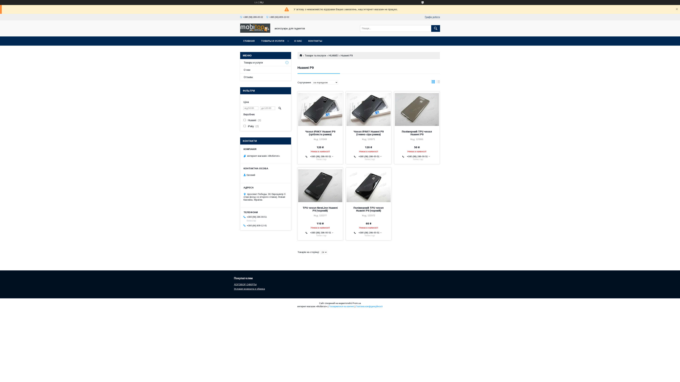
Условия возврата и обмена (249, 289)
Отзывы (248, 77)
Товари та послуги (315, 55)
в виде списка (438, 82)
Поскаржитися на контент (341, 306)
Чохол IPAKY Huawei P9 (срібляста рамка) (320, 133)
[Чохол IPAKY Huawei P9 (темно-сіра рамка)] (368, 109)
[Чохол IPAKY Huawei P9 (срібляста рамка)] (320, 109)
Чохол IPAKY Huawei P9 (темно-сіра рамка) (369, 133)
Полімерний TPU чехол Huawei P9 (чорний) (368, 209)
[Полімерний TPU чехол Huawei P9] (417, 109)
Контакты (315, 41)
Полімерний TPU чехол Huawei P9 (417, 133)
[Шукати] (435, 28)
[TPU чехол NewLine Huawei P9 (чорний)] (320, 185)
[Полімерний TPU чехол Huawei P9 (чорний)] (368, 185)
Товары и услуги (272, 41)
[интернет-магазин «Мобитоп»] (255, 31)
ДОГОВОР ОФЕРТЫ (245, 284)
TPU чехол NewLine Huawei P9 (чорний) (320, 209)
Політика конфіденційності (369, 306)
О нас (298, 41)
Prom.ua (357, 303)
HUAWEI (333, 55)
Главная (249, 41)
